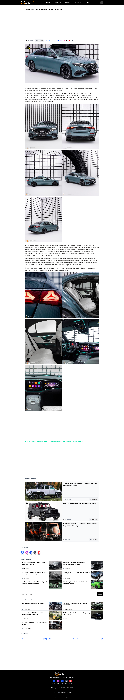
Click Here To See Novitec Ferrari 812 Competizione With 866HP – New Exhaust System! (54, 441)
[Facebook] (46, 40)
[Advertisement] (62, 25)
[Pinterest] (55, 40)
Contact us (61, 688)
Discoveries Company (66, 692)
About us (70, 688)
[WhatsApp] (52, 40)
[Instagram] (64, 40)
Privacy (53, 688)
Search (100, 594)
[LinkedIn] (58, 40)
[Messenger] (49, 40)
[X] (66, 40)
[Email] (69, 40)
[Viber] (61, 40)
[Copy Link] (72, 40)
